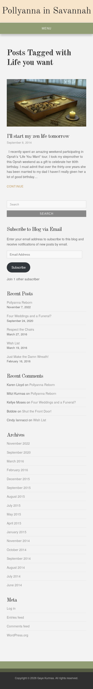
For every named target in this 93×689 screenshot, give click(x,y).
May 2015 (14, 514)
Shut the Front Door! (36, 411)
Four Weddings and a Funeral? (29, 316)
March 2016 (15, 461)
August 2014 (16, 567)
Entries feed (15, 617)
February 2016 (17, 470)
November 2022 (18, 443)
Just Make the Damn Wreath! (28, 356)
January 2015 (16, 532)
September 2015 (19, 487)
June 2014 (14, 585)
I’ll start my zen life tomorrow (38, 136)
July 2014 (14, 576)
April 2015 (14, 523)
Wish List (13, 343)
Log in (11, 608)
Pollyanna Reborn (19, 302)
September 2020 (19, 452)
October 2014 (16, 549)
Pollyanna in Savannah (46, 11)
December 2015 (18, 479)
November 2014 (18, 540)
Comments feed (18, 626)
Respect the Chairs (20, 329)
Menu (46, 28)
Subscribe (19, 267)
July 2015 (14, 505)
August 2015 (16, 496)
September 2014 (19, 558)
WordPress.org (17, 635)
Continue (15, 186)
